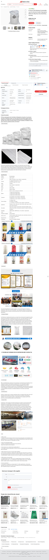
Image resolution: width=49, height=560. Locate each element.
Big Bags (37, 531)
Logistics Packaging (12, 6)
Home (2, 6)
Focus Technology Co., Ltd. (18, 556)
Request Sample (44, 25)
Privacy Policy (39, 556)
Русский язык (21, 553)
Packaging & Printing (6, 6)
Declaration (34, 556)
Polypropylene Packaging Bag (24, 544)
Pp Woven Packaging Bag (5, 544)
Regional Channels (38, 551)
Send (9, 487)
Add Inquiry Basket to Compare (14, 31)
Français (17, 553)
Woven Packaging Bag (41, 541)
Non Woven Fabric (15, 532)
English (8, 553)
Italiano (25, 553)
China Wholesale (23, 551)
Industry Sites (33, 551)
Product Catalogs (14, 529)
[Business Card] (46, 87)
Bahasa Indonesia (27, 554)
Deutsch (28, 553)
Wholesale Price (29, 551)
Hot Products (4, 551)
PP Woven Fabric (3, 531)
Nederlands (31, 553)
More (25, 532)
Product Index (44, 551)
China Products (9, 551)
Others (37, 532)
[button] (29, 85)
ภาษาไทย (45, 553)
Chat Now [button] (41, 94)
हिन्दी (42, 553)
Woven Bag (17, 6)
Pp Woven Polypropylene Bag (35, 544)
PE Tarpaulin (3, 532)
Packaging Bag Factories (5, 541)
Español (11, 553)
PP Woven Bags (15, 531)
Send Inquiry (41, 91)
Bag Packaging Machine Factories (31, 541)
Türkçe (20, 554)
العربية (35, 553)
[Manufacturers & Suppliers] (24, 2)
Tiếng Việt (23, 554)
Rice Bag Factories (21, 541)
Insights (26, 552)
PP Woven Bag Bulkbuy (5, 546)
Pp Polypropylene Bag (14, 544)
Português (14, 553)
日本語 (40, 553)
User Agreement (30, 556)
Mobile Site (23, 552)
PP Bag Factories (13, 541)
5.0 (38, 84)
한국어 (38, 553)
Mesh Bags (26, 531)
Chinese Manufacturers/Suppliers (16, 551)
